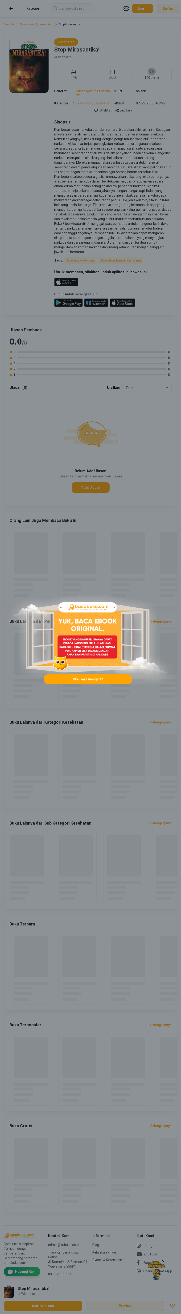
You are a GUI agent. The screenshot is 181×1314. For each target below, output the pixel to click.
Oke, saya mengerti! (88, 679)
